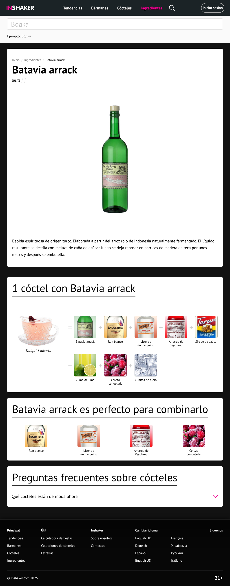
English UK (143, 538)
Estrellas (47, 553)
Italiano (176, 561)
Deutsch (141, 546)
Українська (179, 546)
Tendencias (72, 8)
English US (143, 561)
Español (141, 553)
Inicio (16, 60)
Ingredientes (151, 8)
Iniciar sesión (213, 8)
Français (177, 538)
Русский (177, 553)
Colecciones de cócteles (58, 546)
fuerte (16, 80)
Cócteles (124, 8)
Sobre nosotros (102, 538)
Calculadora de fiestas (57, 538)
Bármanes (99, 8)
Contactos (98, 546)
